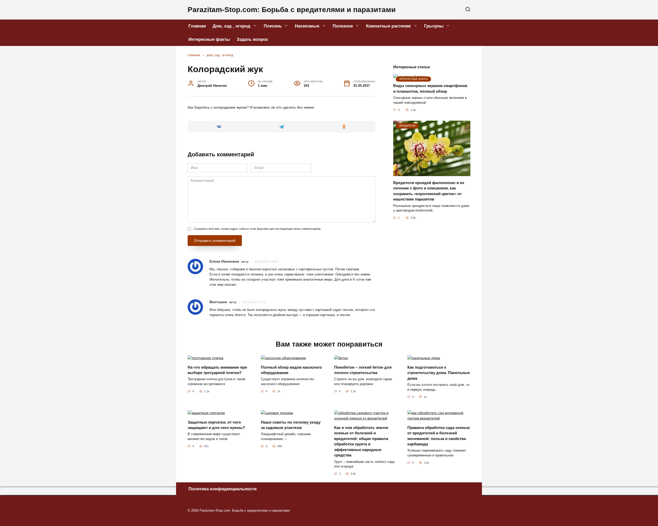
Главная (197, 26)
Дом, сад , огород (231, 26)
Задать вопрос (252, 39)
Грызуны (434, 26)
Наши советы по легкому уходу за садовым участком (291, 425)
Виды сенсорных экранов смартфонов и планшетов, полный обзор (430, 88)
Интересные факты (209, 39)
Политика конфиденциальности (222, 488)
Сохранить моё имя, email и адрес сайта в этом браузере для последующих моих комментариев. (257, 228)
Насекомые (307, 26)
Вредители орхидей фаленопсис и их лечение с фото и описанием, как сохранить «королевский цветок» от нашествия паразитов (428, 190)
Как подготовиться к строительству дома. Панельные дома (438, 372)
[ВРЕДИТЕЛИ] (431, 173)
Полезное (343, 26)
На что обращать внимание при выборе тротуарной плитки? (217, 370)
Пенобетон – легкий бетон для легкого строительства (363, 370)
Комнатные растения (388, 26)
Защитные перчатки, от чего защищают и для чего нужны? (216, 425)
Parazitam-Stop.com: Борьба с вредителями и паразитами (292, 10)
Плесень (273, 26)
